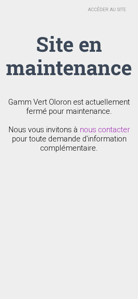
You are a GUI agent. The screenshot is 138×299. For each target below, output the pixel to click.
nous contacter (105, 129)
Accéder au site (107, 9)
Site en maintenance (69, 55)
